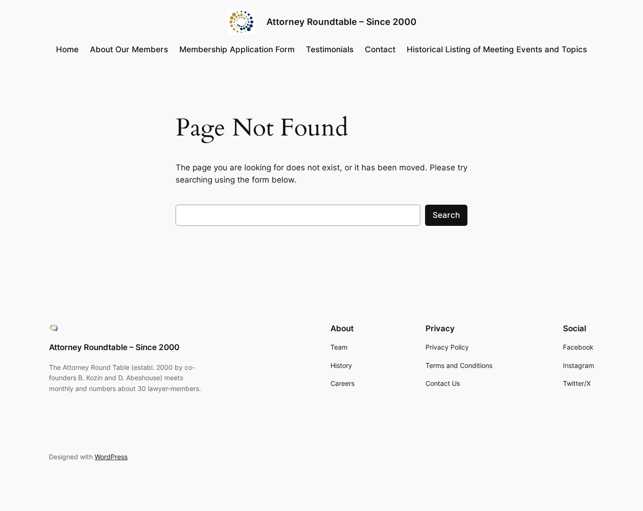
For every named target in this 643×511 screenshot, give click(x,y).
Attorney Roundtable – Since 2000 (341, 21)
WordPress (111, 457)
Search (446, 215)
